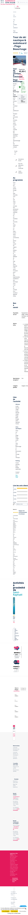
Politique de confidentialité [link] (14, 913)
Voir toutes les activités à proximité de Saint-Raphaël (15, 634)
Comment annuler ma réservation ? (15, 754)
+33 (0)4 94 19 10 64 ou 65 (15, 828)
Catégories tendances (23, 688)
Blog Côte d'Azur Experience (15, 786)
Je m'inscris (14, 735)
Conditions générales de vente (14, 893)
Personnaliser (22, 911)
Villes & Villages (16, 688)
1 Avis (22, 53)
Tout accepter (5, 911)
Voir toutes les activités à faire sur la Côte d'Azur (15, 880)
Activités (14, 11)
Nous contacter (23, 101)
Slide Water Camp (17, 476)
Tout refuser (14, 911)
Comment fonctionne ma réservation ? (16, 749)
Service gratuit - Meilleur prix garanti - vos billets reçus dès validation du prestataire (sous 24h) (23, 87)
